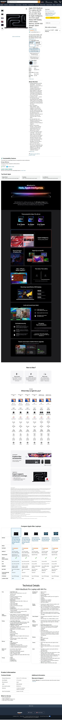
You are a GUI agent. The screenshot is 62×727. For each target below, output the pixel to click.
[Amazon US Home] (19, 713)
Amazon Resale (51, 14)
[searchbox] (24, 2)
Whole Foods (42, 4)
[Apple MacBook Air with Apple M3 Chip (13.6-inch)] (46, 528)
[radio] (2, 10)
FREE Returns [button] (32, 39)
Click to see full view (16, 36)
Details (54, 13)
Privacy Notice (22, 716)
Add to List (48, 22)
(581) (33, 549)
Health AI (6, 4)
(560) (23, 549)
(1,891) (53, 549)
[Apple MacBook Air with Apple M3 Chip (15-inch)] (56, 528)
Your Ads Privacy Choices (44, 716)
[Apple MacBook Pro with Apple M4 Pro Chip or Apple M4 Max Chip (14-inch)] (26, 528)
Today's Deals (49, 4)
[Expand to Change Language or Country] (34, 712)
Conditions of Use (16, 716)
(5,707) (43, 549)
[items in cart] (60, 1)
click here (34, 681)
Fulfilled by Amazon (49, 15)
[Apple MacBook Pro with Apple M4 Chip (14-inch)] (36, 528)
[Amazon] (3, 1)
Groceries (37, 4)
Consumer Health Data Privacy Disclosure (32, 716)
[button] (2, 5)
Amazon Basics (18, 4)
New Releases (31, 4)
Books (54, 4)
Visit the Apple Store (33, 29)
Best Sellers (25, 4)
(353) (13, 549)
